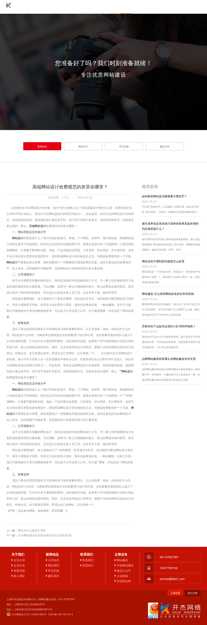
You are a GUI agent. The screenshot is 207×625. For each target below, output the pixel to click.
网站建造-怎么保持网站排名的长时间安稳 (168, 294)
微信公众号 (124, 570)
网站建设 (122, 560)
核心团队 (19, 576)
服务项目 (81, 7)
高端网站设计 (37, 226)
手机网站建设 (125, 565)
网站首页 (36, 7)
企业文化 (19, 565)
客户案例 (148, 7)
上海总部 (175, 593)
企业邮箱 (103, 7)
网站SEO (83, 146)
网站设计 (17, 238)
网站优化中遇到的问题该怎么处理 (163, 261)
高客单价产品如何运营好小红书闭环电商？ (169, 326)
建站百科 (165, 146)
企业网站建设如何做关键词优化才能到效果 (45, 535)
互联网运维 (124, 581)
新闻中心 (125, 7)
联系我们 (170, 7)
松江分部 (192, 593)
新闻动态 (42, 146)
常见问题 (124, 146)
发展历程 (19, 570)
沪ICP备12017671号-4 (60, 614)
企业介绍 (19, 560)
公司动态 (53, 560)
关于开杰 (59, 7)
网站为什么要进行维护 (32, 530)
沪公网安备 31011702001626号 (29, 614)
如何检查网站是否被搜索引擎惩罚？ (164, 196)
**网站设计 (126, 371)
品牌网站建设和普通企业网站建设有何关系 (169, 359)
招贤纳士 (88, 565)
